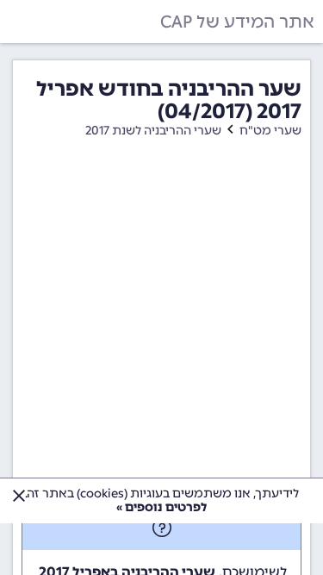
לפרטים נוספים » (161, 507)
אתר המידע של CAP (237, 21)
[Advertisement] (161, 335)
